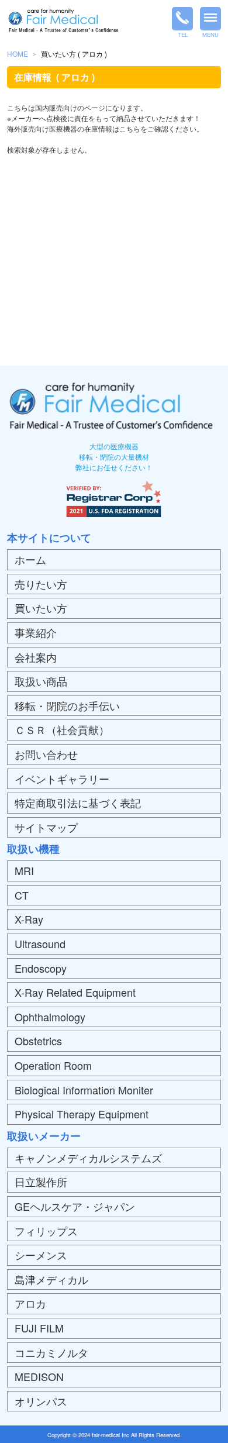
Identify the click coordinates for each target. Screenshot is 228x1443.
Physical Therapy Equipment (81, 1113)
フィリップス (46, 1230)
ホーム (30, 559)
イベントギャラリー (62, 778)
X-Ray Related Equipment (75, 992)
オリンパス (41, 1400)
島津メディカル (51, 1279)
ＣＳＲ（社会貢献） (62, 729)
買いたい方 (41, 607)
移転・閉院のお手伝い (67, 705)
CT (22, 895)
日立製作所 (41, 1181)
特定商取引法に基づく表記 (78, 802)
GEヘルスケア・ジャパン (75, 1206)
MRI (24, 870)
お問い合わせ (46, 754)
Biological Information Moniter (84, 1089)
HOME (17, 53)
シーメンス (41, 1254)
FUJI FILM (39, 1327)
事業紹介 (36, 632)
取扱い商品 (41, 680)
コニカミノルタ (51, 1352)
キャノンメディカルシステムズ (88, 1157)
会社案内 (36, 656)
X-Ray (29, 919)
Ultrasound (40, 943)
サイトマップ (46, 827)
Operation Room (53, 1065)
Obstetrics (38, 1040)
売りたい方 (41, 583)
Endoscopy (41, 968)
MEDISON (39, 1376)
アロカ (30, 1303)
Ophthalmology (50, 1016)
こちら (129, 128)
